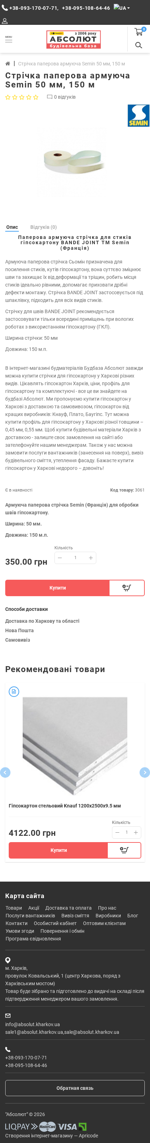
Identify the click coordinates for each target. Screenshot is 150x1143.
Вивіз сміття (75, 915)
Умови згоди (20, 931)
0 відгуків (65, 97)
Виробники (108, 915)
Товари (14, 908)
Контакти (17, 923)
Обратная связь (75, 1088)
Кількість (63, 547)
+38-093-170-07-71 (26, 1057)
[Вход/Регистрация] (5, 21)
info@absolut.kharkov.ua (32, 1024)
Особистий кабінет (55, 923)
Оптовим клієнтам (104, 923)
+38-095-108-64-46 (26, 1065)
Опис (12, 227)
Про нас (107, 908)
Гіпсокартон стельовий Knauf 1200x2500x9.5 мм (65, 806)
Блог (132, 915)
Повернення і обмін (62, 931)
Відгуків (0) (43, 227)
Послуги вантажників (30, 915)
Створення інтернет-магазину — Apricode (51, 1135)
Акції (33, 908)
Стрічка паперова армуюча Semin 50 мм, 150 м (71, 63)
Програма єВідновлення (33, 938)
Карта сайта (25, 895)
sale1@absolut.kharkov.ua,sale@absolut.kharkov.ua (62, 1032)
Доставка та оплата (68, 908)
